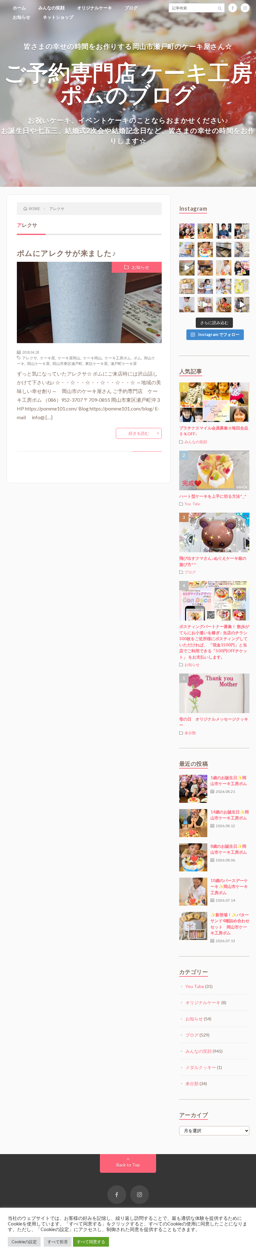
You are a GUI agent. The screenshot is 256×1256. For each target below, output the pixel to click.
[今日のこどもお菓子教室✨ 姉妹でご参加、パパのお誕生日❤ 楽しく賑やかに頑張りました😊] (205, 304)
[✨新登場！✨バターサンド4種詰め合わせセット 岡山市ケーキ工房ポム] (193, 926)
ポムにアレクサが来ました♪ (66, 252)
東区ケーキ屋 (96, 363)
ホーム (19, 7)
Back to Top (128, 1164)
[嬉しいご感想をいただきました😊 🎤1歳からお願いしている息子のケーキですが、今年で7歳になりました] (186, 304)
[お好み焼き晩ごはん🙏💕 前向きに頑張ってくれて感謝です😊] (205, 268)
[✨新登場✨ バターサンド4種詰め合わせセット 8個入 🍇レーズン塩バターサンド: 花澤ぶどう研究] (186, 286)
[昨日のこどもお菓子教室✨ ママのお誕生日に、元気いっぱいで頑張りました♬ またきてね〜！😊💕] (242, 249)
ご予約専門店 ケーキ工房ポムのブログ (128, 83)
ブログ (131, 7)
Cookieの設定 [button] (24, 1241)
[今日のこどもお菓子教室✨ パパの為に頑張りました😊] (223, 286)
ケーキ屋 (47, 358)
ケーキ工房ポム (118, 358)
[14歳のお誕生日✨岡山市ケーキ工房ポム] (193, 823)
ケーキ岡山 (92, 358)
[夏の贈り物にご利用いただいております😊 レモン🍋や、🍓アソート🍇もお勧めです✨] (186, 249)
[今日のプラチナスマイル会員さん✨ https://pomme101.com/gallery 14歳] (205, 231)
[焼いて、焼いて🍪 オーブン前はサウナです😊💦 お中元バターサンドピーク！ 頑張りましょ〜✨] (223, 249)
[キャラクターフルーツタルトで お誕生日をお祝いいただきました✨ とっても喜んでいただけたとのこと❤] (242, 268)
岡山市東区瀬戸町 (67, 363)
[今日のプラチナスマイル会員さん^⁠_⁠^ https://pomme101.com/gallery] (205, 249)
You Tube (192, 504)
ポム (137, 358)
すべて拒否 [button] (57, 1241)
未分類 (190, 733)
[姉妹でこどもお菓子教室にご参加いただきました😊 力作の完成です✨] (205, 286)
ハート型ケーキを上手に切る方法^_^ (213, 496)
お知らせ (21, 17)
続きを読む (139, 433)
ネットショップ (58, 17)
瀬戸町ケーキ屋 (124, 363)
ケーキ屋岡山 (69, 358)
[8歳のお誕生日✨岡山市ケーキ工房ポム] (193, 857)
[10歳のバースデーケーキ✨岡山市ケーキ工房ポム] (193, 892)
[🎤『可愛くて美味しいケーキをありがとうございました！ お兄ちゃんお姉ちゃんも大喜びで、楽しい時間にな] (186, 231)
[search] (220, 7)
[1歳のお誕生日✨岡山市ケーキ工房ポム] (193, 789)
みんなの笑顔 (51, 7)
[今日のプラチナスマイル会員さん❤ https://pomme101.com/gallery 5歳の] (223, 304)
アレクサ (29, 358)
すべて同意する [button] (91, 1241)
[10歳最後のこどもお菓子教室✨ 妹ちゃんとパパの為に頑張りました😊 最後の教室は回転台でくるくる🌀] (242, 231)
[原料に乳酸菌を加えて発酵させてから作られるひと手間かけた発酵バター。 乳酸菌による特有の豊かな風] (186, 268)
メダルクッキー (200, 1067)
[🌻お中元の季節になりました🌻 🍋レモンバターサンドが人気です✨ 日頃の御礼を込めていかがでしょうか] (242, 286)
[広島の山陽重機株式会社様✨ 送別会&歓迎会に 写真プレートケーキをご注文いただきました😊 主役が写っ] (223, 231)
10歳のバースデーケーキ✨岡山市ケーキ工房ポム (229, 886)
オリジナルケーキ (94, 7)
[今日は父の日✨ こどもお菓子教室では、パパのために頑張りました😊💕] (242, 304)
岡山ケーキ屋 (38, 363)
